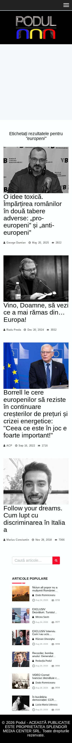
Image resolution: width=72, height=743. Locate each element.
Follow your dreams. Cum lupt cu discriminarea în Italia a (34, 518)
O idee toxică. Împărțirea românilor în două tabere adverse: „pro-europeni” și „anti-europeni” (32, 214)
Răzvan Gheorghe (45, 639)
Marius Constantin (18, 539)
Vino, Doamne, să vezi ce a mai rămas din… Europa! (36, 312)
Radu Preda (14, 329)
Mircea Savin (42, 617)
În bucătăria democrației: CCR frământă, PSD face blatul (44, 701)
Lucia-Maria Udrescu (46, 704)
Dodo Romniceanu (45, 595)
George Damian (16, 242)
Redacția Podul (43, 661)
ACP (9, 445)
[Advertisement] (36, 82)
